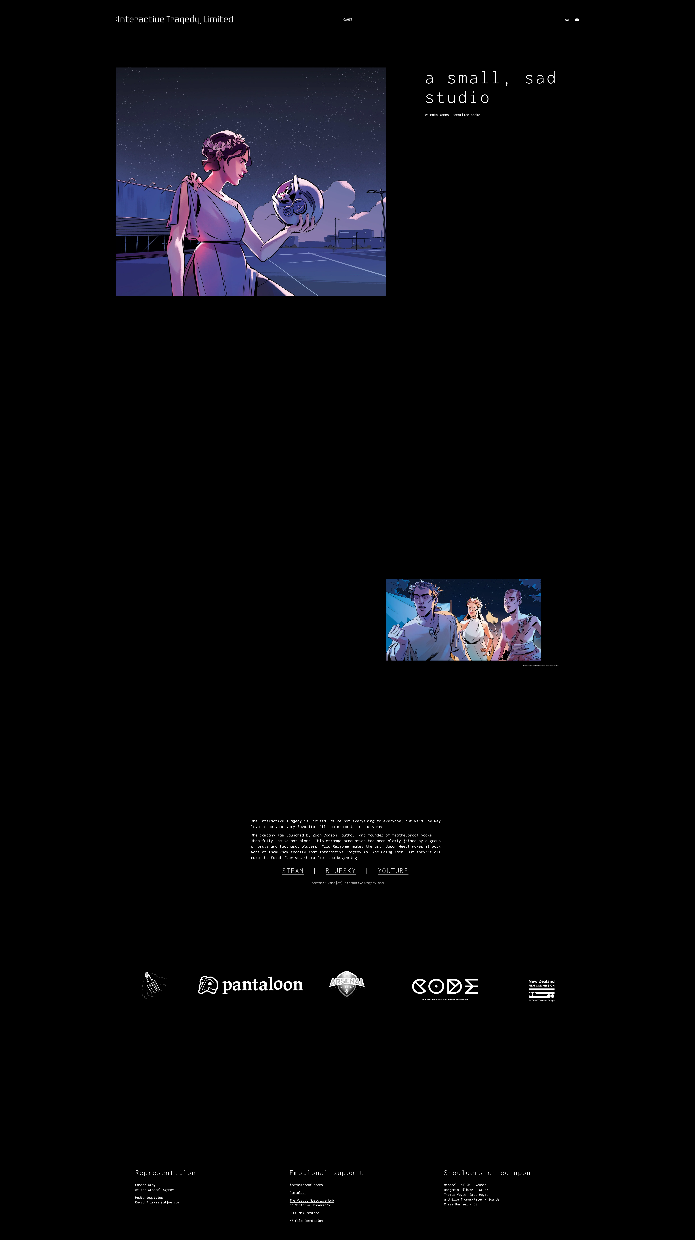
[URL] (567, 20)
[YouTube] (577, 20)
